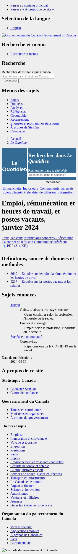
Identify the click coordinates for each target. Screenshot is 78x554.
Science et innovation (25, 489)
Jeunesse (16, 501)
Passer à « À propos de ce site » (32, 9)
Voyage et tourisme (23, 442)
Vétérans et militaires (24, 497)
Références (18, 111)
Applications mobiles (24, 531)
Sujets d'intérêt (12, 192)
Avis (13, 539)
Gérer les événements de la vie (31, 505)
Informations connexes (48, 238)
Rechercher (52, 182)
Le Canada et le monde (26, 482)
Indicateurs (30, 188)
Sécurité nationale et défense (29, 466)
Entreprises (18, 446)
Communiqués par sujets (56, 188)
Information (65, 192)
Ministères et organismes (27, 414)
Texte (5, 238)
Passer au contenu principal (29, 5)
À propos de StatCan (24, 127)
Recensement (19, 119)
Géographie (18, 115)
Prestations (17, 450)
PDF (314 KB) (17, 246)
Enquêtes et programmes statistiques (35, 123)
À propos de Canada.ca (26, 535)
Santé (14, 454)
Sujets (14, 100)
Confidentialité (20, 543)
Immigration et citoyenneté (28, 438)
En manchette (11, 188)
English (15, 28)
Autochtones (19, 493)
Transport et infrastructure (28, 478)
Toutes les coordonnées (26, 410)
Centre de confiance (24, 393)
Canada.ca (17, 131)
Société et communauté (26, 337)
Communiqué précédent (50, 242)
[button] (24, 54)
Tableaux (16, 238)
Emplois (16, 434)
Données (16, 104)
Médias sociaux (21, 527)
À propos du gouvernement (29, 417)
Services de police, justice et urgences (36, 474)
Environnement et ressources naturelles (36, 462)
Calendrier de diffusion (39, 192)
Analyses (16, 107)
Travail (15, 305)
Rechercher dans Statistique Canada (26, 72)
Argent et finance (22, 485)
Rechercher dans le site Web (47, 170)
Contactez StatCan (23, 389)
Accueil (15, 138)
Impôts (15, 458)
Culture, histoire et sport (26, 470)
